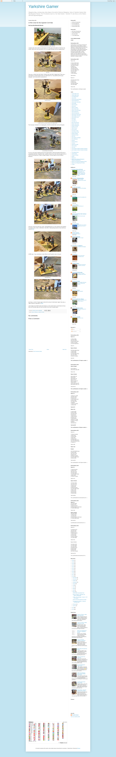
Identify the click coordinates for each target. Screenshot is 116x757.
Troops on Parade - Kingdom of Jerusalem (81, 640)
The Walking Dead (75, 152)
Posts (73, 329)
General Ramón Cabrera (76, 233)
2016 (73, 576)
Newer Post (31, 349)
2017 (73, 574)
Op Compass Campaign (76, 137)
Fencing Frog (74, 254)
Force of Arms (74, 129)
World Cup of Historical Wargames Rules (79, 161)
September (75, 582)
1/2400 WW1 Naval (75, 93)
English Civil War (75, 126)
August (74, 583)
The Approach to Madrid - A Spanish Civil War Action (79, 602)
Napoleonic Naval (75, 134)
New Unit (73, 136)
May (74, 588)
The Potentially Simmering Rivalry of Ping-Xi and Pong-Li (82, 283)
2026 (73, 560)
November (75, 579)
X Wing (73, 164)
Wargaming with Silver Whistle (78, 299)
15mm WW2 (74, 103)
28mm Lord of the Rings (76, 110)
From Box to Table (75, 130)
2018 (73, 572)
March (74, 591)
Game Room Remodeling (82, 188)
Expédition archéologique (82, 246)
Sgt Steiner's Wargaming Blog (78, 178)
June (74, 586)
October (74, 580)
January (74, 605)
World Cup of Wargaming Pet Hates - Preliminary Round (81, 631)
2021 (73, 568)
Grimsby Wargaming (76, 236)
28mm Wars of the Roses (76, 114)
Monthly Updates (75, 133)
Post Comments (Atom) (37, 351)
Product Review (75, 141)
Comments (74, 331)
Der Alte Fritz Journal (76, 187)
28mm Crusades (75, 107)
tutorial (73, 156)
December (75, 577)
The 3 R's (73, 147)
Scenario (73, 143)
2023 (73, 565)
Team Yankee (74, 145)
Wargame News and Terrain (77, 169)
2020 (73, 569)
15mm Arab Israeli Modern (76, 99)
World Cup (74, 157)
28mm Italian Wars (75, 108)
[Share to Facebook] (48, 310)
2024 (73, 563)
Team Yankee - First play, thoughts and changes (81, 690)
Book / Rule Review (75, 122)
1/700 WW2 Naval (75, 96)
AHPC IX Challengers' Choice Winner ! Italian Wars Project (81, 673)
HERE (33, 229)
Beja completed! (80, 291)
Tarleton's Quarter (75, 232)
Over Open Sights (75, 223)
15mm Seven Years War (76, 102)
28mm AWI (74, 106)
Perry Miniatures (75, 139)
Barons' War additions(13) (82, 197)
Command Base (75, 205)
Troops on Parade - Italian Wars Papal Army (82, 615)
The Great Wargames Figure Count (81, 665)
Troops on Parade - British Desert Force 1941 (82, 623)
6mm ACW (74, 118)
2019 (73, 571)
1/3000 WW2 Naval (75, 95)
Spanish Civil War (75, 144)
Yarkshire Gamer (43, 6)
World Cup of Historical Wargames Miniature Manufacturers (78, 160)
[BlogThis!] (46, 310)
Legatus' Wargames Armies (77, 308)
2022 (73, 566)
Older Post (64, 349)
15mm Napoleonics (75, 100)
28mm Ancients (74, 104)
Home (48, 349)
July (74, 585)
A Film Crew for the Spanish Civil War (79, 599)
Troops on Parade (75, 155)
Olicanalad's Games (76, 290)
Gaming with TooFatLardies (77, 272)
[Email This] (45, 310)
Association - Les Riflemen (77, 245)
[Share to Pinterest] (50, 310)
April (74, 590)
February (74, 604)
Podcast (73, 140)
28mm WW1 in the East (76, 115)
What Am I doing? (80, 237)
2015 (73, 607)
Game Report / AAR (75, 132)
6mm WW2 (74, 119)
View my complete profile (75, 716)
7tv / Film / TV (74, 121)
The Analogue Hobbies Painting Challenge (79, 148)
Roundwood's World (76, 281)
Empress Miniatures (75, 125)
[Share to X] (47, 310)
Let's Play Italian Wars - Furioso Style (81, 682)
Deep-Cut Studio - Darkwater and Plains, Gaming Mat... (79, 595)
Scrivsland (74, 196)
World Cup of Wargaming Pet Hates (78, 162)
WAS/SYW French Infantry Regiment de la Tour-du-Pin (82, 226)
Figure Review (74, 128)
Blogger (78, 748)
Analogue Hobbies (75, 263)
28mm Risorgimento (75, 113)
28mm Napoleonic (75, 111)
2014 (73, 609)
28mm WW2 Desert (75, 117)
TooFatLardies (74, 153)
